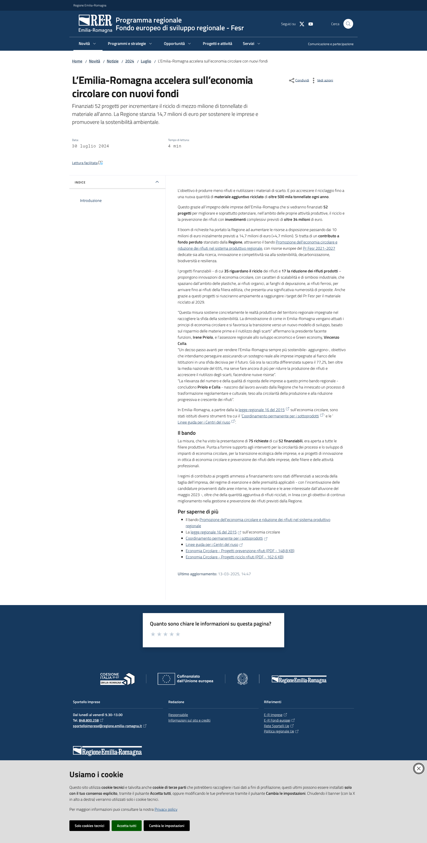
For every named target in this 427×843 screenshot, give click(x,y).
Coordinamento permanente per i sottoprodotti (280, 416)
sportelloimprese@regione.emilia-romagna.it (107, 725)
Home (77, 61)
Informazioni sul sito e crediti (189, 720)
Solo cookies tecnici (89, 825)
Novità (94, 61)
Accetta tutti (126, 825)
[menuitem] (328, 44)
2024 (129, 61)
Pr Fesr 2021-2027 (319, 248)
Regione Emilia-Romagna (89, 5)
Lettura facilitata (85, 162)
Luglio (146, 61)
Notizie (113, 61)
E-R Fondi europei (277, 720)
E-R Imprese (273, 714)
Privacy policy (166, 809)
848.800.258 (89, 720)
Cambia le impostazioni (166, 825)
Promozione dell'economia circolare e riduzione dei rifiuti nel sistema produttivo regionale (257, 245)
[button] (348, 23)
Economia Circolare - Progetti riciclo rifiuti (235, 557)
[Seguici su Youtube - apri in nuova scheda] (308, 23)
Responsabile (178, 714)
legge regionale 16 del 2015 (262, 410)
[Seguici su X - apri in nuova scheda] (300, 23)
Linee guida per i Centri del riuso (204, 422)
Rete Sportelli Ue (276, 725)
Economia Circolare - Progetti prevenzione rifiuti (240, 551)
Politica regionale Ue (279, 731)
